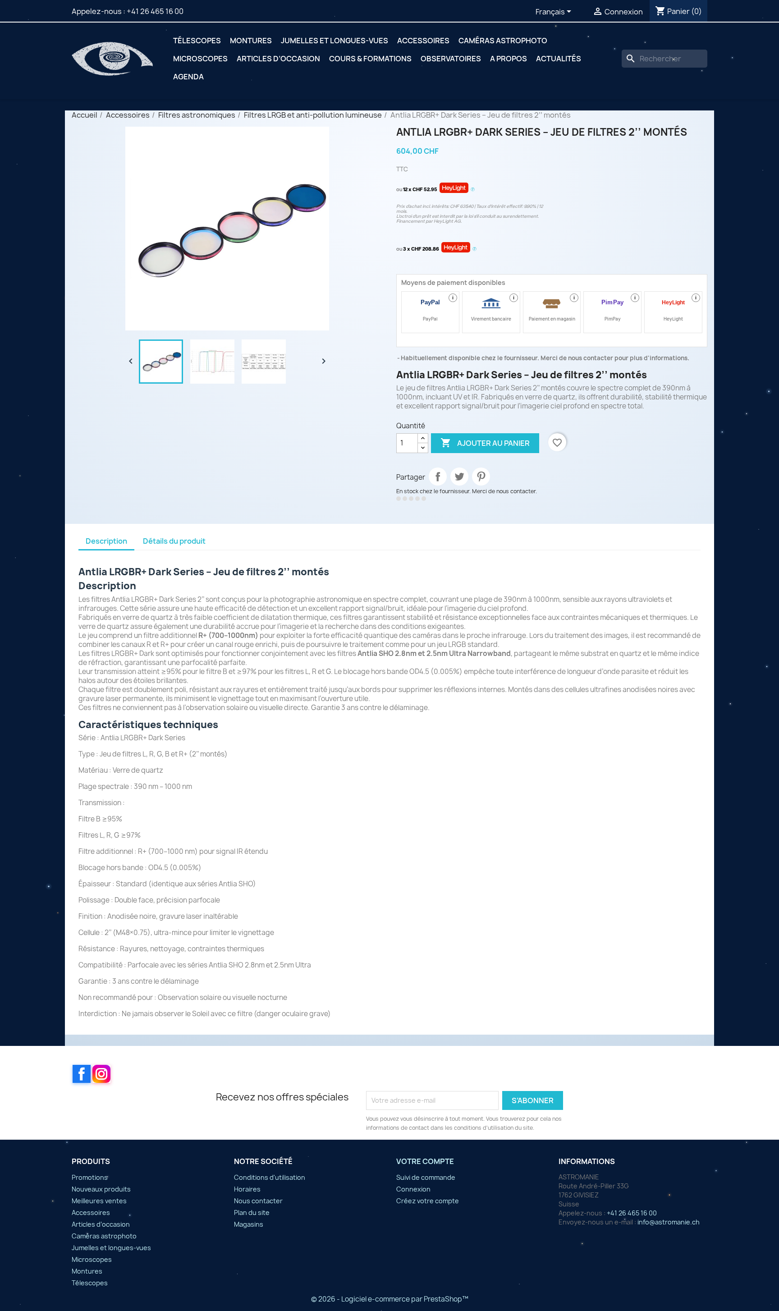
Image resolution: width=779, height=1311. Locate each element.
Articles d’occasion (278, 59)
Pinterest (481, 477)
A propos (508, 59)
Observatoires (451, 59)
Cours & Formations (370, 59)
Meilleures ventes (99, 1200)
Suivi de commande (425, 1177)
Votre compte (425, 1161)
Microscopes (200, 59)
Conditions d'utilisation (269, 1177)
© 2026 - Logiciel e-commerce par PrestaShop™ (389, 1299)
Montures (251, 41)
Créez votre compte (427, 1200)
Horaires (247, 1189)
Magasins (248, 1224)
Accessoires (423, 41)
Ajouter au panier (485, 442)
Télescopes (197, 41)
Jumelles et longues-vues (334, 41)
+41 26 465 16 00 (155, 11)
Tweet (459, 477)
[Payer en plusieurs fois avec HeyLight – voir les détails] (473, 189)
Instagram (101, 1074)
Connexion (413, 1189)
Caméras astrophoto (502, 41)
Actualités (558, 59)
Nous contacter (258, 1200)
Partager (438, 477)
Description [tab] (106, 541)
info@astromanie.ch (668, 1222)
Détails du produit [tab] (174, 541)
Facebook (82, 1074)
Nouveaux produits (101, 1189)
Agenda (188, 77)
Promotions (90, 1177)
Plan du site (252, 1212)
